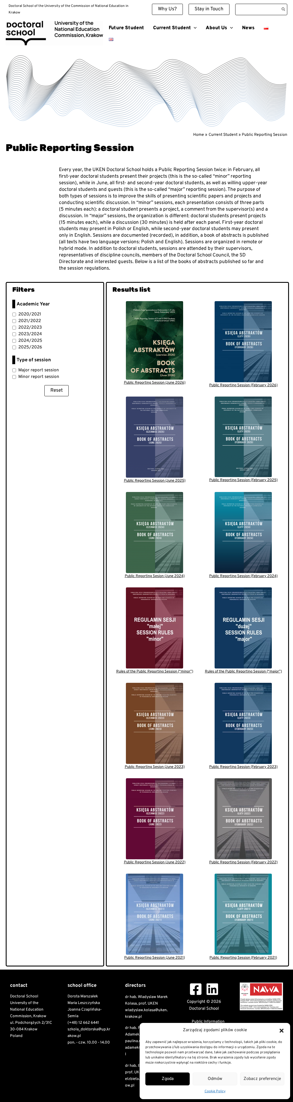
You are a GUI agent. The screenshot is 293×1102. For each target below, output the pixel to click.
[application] (194, 28)
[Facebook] (195, 989)
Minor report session (38, 377)
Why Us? (167, 9)
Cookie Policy (215, 1091)
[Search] (283, 9)
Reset (56, 390)
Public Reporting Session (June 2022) (154, 862)
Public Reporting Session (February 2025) (243, 480)
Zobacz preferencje (262, 1079)
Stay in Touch (209, 9)
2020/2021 (29, 314)
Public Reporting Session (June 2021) (154, 958)
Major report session (38, 370)
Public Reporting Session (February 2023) (243, 767)
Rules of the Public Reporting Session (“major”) (243, 671)
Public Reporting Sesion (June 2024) (155, 576)
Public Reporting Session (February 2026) (243, 385)
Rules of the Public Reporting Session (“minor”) (154, 671)
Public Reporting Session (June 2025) (154, 481)
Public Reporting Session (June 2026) (154, 383)
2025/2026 (30, 347)
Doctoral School (20, 47)
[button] (281, 1031)
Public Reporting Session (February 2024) (243, 576)
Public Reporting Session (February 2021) (243, 958)
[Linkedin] (212, 989)
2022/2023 (30, 327)
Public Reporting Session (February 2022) (243, 862)
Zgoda (168, 1079)
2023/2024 (30, 334)
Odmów (215, 1079)
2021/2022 (29, 321)
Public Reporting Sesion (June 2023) (155, 767)
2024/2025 (30, 341)
